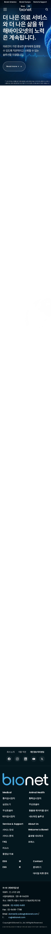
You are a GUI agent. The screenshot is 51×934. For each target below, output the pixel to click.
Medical (7, 792)
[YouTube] (34, 759)
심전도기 (7, 804)
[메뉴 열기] (5, 9)
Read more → (12, 66)
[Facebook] (9, 759)
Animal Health (36, 792)
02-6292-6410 (18, 905)
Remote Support (40, 2)
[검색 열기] (46, 9)
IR (20, 861)
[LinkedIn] (25, 759)
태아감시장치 (9, 816)
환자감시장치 (9, 798)
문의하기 (37, 867)
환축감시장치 (35, 798)
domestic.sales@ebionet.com (23, 913)
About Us (33, 824)
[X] (42, 759)
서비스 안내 (8, 829)
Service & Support (13, 824)
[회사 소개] (16, 399)
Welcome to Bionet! (38, 829)
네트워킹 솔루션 (36, 816)
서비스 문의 (8, 835)
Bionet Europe (25, 2)
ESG (5, 861)
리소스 (6, 847)
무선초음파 (8, 810)
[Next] (42, 117)
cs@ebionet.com (16, 917)
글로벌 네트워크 (35, 835)
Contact (38, 861)
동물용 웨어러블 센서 (38, 810)
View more (18, 464)
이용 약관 (22, 751)
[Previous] (34, 117)
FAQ (5, 841)
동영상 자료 (8, 853)
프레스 (31, 841)
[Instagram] (17, 759)
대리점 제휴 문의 (40, 873)
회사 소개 (10, 751)
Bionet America (10, 2)
